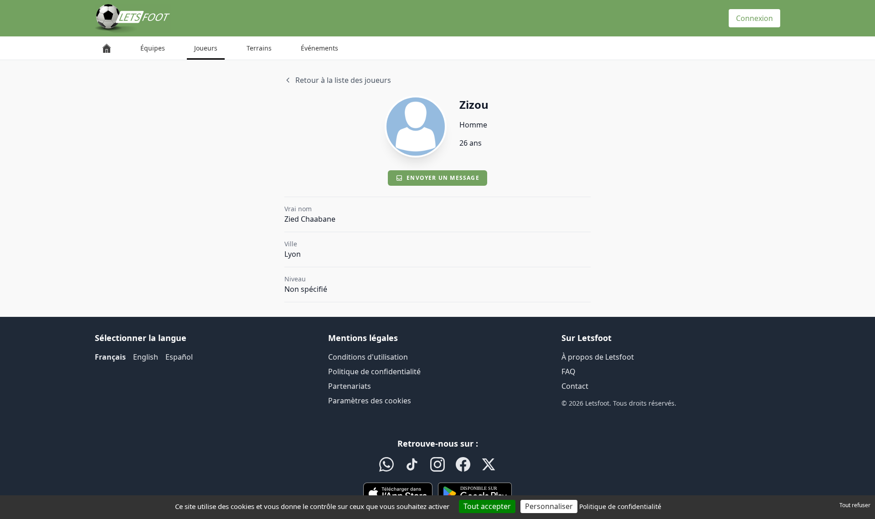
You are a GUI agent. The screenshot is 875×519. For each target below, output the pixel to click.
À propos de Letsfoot (597, 357)
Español (179, 357)
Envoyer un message (443, 178)
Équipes (152, 48)
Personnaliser (549, 506)
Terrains (259, 48)
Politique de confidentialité (374, 371)
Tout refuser (854, 505)
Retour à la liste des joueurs (343, 80)
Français (110, 357)
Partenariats (349, 386)
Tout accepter (487, 506)
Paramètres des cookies (369, 401)
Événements (319, 48)
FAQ (568, 371)
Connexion (754, 18)
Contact (574, 386)
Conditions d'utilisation (368, 357)
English (145, 357)
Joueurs (205, 48)
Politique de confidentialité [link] (620, 506)
